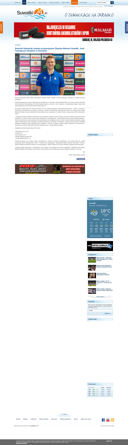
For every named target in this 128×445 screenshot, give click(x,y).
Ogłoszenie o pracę (86, 419)
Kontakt (18, 419)
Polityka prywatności (65, 419)
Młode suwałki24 (66, 2)
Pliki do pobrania (43, 419)
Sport (24, 2)
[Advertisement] (100, 75)
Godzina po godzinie (96, 236)
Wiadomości (18, 2)
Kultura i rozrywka (42, 2)
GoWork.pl (33, 419)
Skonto (76, 419)
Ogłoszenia (74, 2)
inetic (113, 425)
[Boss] (50, 173)
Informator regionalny (54, 2)
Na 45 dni (107, 236)
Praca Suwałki (83, 2)
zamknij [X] (109, 441)
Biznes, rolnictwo (32, 2)
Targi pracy (54, 419)
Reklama (25, 419)
